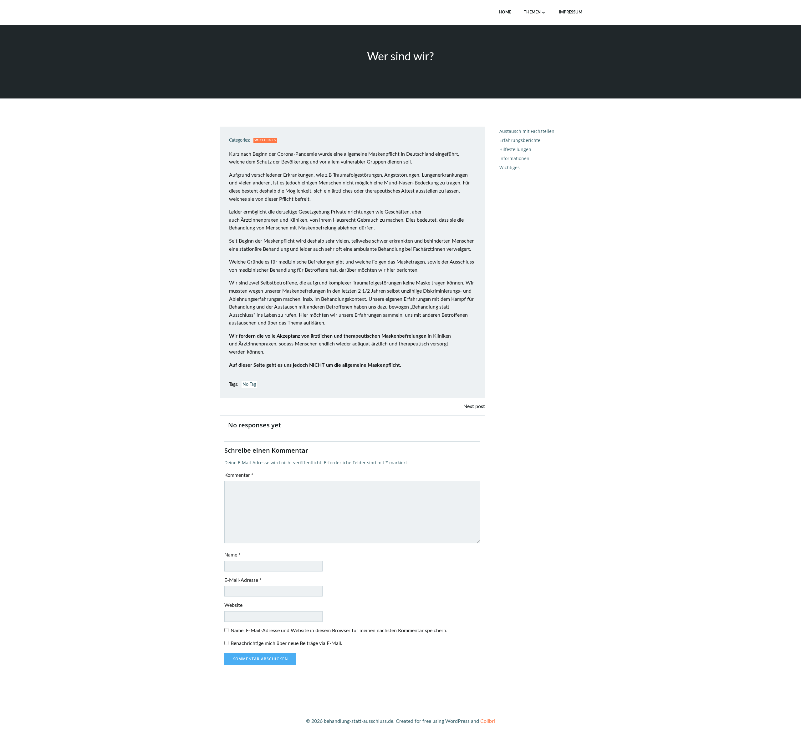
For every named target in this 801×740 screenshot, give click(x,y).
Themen (532, 12)
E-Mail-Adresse (243, 580)
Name (232, 554)
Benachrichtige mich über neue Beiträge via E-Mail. (286, 643)
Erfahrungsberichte (519, 140)
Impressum (570, 12)
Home (505, 12)
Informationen (514, 158)
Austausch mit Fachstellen (526, 131)
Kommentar (238, 475)
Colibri (487, 721)
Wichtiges (265, 140)
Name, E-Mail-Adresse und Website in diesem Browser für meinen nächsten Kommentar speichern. (339, 630)
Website (233, 605)
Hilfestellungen (515, 149)
